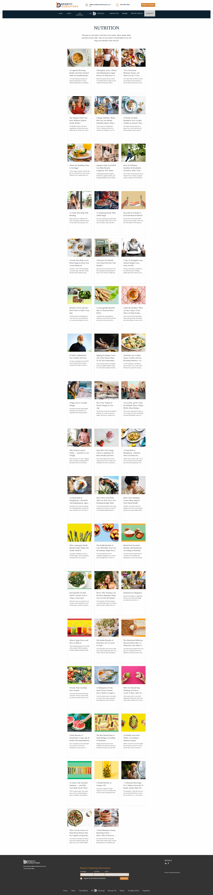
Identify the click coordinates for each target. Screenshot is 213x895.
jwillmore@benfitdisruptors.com (36, 866)
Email (106, 871)
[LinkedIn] (166, 863)
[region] (69, 13)
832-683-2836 (125, 4)
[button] (83, 891)
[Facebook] (168, 863)
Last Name (97, 871)
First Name (83, 871)
